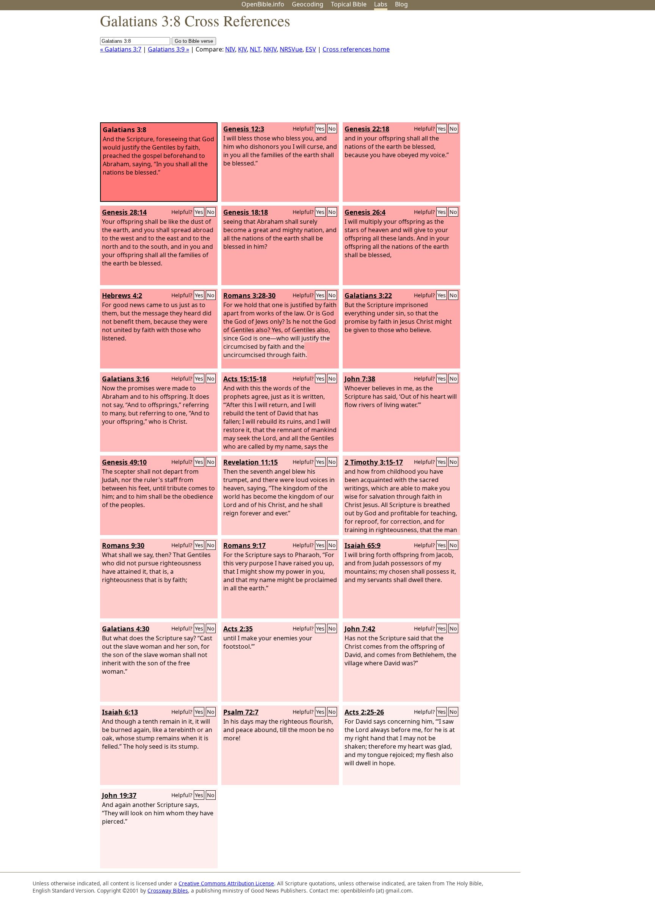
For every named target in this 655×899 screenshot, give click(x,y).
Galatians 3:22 (368, 295)
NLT (255, 49)
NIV (230, 49)
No (332, 128)
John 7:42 (360, 628)
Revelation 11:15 (250, 462)
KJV (242, 49)
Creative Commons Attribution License (226, 883)
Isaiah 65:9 (363, 545)
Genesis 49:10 (124, 462)
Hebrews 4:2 (122, 295)
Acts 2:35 (238, 628)
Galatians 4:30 (125, 628)
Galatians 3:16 (125, 378)
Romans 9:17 (244, 545)
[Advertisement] (578, 69)
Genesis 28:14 (124, 212)
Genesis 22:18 (367, 128)
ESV (311, 49)
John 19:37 (119, 795)
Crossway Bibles (167, 890)
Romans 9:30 (123, 545)
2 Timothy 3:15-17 (374, 462)
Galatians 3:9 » (168, 49)
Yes (320, 128)
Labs (380, 4)
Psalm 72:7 (241, 711)
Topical (349, 4)
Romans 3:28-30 (249, 295)
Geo (307, 4)
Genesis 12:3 (243, 128)
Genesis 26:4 (365, 212)
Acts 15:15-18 (244, 378)
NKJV (270, 49)
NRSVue (291, 49)
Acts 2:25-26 (364, 711)
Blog (401, 4)
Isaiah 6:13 (120, 711)
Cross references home (356, 49)
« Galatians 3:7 (120, 49)
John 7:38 (360, 378)
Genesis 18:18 (245, 212)
